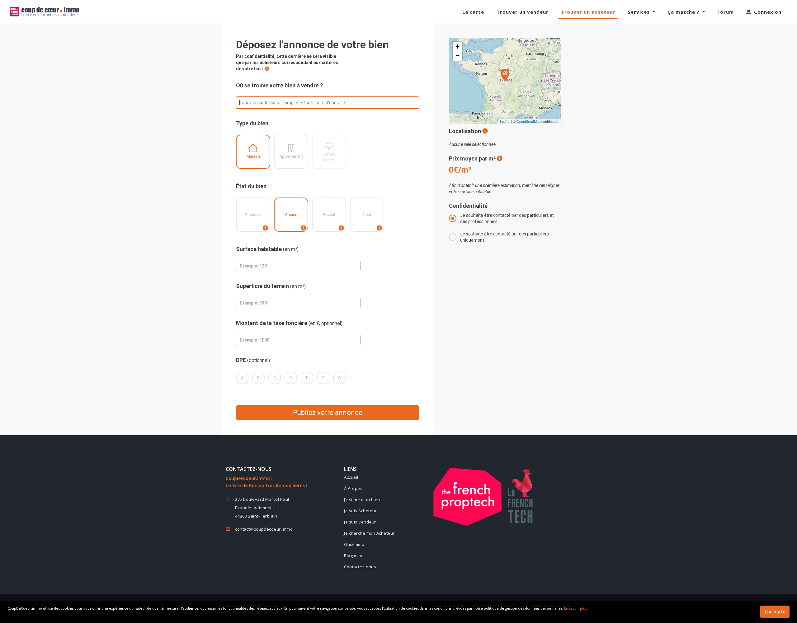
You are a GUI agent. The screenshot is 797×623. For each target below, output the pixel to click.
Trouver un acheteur (588, 12)
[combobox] (239, 103)
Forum (725, 12)
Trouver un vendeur (523, 12)
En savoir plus (575, 608)
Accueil (351, 477)
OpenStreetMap (528, 121)
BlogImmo (354, 555)
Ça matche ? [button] (684, 12)
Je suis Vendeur (360, 522)
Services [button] (639, 12)
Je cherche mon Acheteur (369, 533)
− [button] (457, 56)
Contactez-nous (360, 567)
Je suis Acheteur (360, 511)
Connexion (766, 12)
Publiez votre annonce (327, 412)
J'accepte (774, 612)
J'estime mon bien (362, 499)
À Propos (353, 488)
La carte (473, 12)
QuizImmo (354, 544)
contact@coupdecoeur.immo (264, 529)
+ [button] (457, 46)
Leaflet (505, 121)
